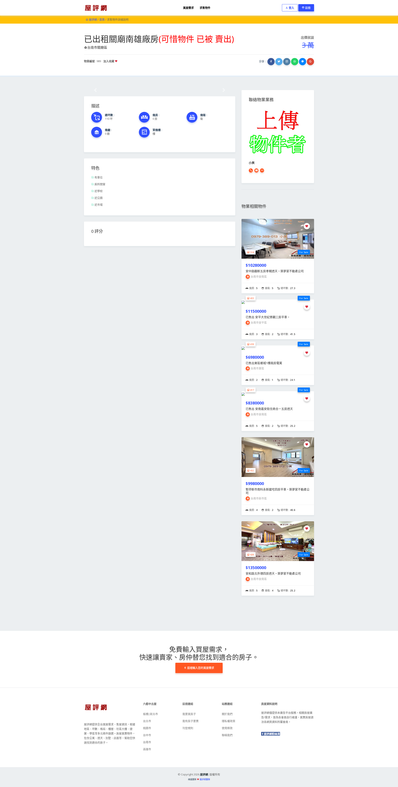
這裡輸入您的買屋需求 (200, 668)
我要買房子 (189, 714)
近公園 (98, 198)
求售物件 (205, 8)
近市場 (98, 204)
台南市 (147, 742)
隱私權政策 (228, 721)
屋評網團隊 (205, 779)
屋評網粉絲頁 (272, 734)
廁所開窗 (99, 184)
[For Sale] (277, 238)
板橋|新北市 (150, 714)
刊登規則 (187, 728)
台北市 (147, 721)
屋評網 (92, 19)
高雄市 (147, 749)
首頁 (102, 19)
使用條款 (227, 728)
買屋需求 (188, 8)
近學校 (98, 191)
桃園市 (147, 728)
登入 (291, 8)
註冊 (308, 8)
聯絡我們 (227, 735)
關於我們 (227, 714)
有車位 (98, 177)
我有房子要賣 (190, 721)
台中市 (147, 735)
